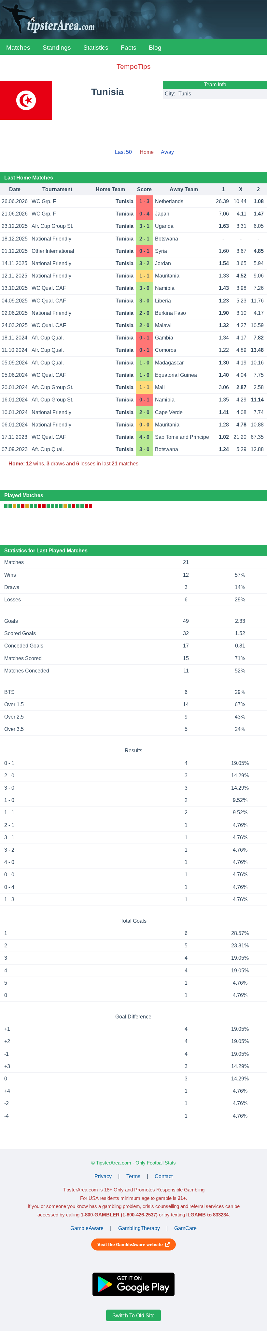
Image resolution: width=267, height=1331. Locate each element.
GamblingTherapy (139, 1228)
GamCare (185, 1228)
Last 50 (123, 152)
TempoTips (134, 66)
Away (167, 152)
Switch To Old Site (133, 1315)
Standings (57, 47)
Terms (133, 1176)
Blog (155, 47)
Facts (128, 47)
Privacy (103, 1176)
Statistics (95, 47)
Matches (18, 47)
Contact (164, 1176)
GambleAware (87, 1228)
